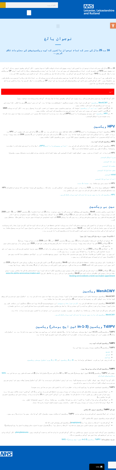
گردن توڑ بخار (71, 303)
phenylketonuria (21, 432)
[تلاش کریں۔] (3, 5)
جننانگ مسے (83, 183)
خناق (108, 355)
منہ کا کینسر (109, 161)
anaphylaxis (76, 422)
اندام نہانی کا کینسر (105, 179)
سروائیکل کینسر (108, 157)
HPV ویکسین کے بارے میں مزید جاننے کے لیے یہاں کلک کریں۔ (87, 195)
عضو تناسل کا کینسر (106, 170)
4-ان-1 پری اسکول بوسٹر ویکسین (42, 360)
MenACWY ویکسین (99, 103)
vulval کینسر (110, 174)
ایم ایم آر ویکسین (89, 108)
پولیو (107, 357)
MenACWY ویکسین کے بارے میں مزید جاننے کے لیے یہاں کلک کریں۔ (84, 315)
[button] (113, 26)
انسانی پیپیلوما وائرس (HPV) (54, 146)
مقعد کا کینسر (109, 166)
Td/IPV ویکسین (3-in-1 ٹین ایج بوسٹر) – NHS (81, 439)
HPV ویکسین (102, 113)
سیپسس (60, 303)
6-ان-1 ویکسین (67, 360)
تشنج (108, 352)
